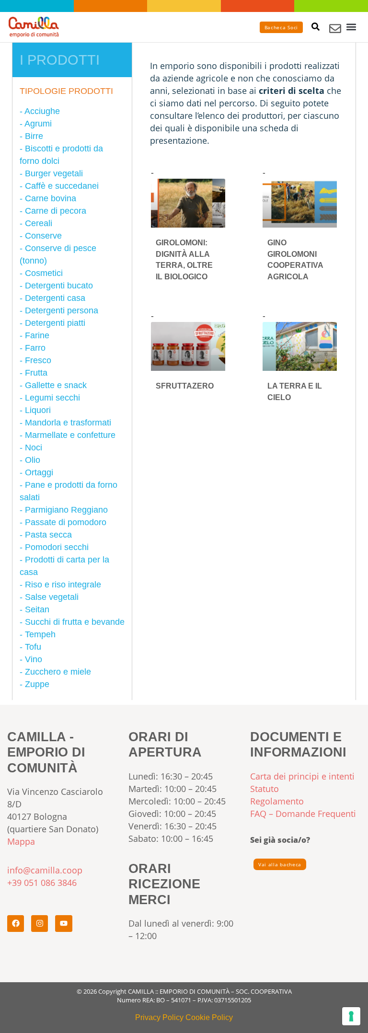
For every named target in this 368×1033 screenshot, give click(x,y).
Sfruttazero (185, 385)
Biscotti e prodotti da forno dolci (61, 155)
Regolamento (277, 801)
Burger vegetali (54, 173)
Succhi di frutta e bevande (75, 622)
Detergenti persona (61, 310)
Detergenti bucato (59, 285)
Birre (34, 136)
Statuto (264, 788)
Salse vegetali (52, 597)
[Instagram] (39, 923)
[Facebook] (15, 923)
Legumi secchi (52, 397)
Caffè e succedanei (62, 186)
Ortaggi (39, 472)
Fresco (38, 360)
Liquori (38, 410)
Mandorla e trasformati (68, 422)
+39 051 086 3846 (42, 882)
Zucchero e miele (58, 672)
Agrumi (38, 123)
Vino (33, 659)
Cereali (38, 223)
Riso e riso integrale (63, 584)
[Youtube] (63, 923)
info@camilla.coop (44, 870)
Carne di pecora (55, 211)
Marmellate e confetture (70, 435)
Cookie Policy (209, 1017)
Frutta (36, 373)
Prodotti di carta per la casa (64, 566)
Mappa (21, 841)
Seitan (37, 609)
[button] (351, 27)
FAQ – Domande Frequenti (303, 813)
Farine (37, 335)
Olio (32, 460)
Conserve (43, 236)
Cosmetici (44, 273)
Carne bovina (50, 198)
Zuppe (37, 684)
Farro (35, 348)
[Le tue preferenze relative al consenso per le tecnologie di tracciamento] (351, 1016)
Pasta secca (48, 534)
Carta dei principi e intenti (302, 776)
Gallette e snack (56, 385)
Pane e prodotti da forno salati (68, 491)
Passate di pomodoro (65, 522)
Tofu (33, 647)
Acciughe (42, 111)
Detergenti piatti (55, 323)
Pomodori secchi (57, 547)
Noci (33, 447)
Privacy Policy (159, 1017)
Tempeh (40, 634)
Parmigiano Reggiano (66, 510)
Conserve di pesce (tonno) (58, 254)
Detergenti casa (55, 298)
